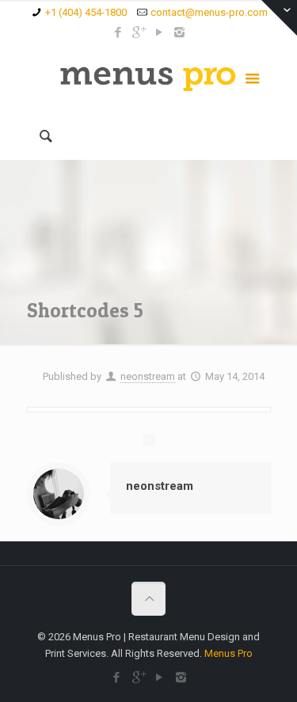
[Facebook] (117, 32)
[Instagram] (179, 32)
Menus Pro (228, 653)
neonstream (147, 376)
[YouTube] (158, 32)
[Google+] (138, 32)
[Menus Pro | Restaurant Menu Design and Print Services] (149, 77)
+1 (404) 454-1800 (86, 12)
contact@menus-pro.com (209, 12)
